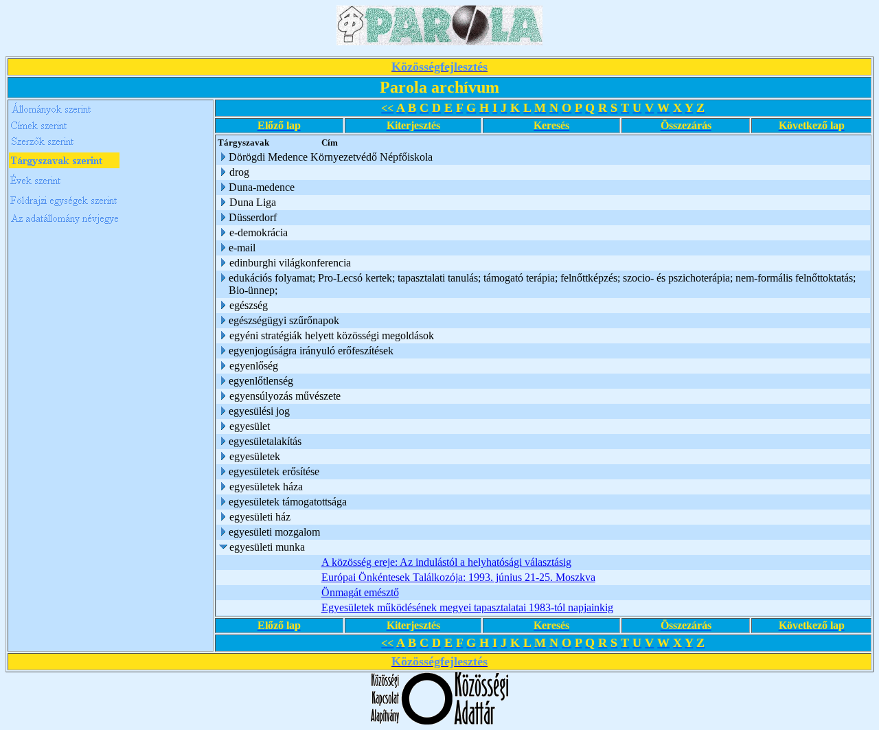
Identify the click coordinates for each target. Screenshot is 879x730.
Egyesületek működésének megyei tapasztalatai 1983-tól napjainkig (467, 607)
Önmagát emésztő (360, 592)
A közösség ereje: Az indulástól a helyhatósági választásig (446, 562)
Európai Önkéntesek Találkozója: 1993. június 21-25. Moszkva (458, 577)
